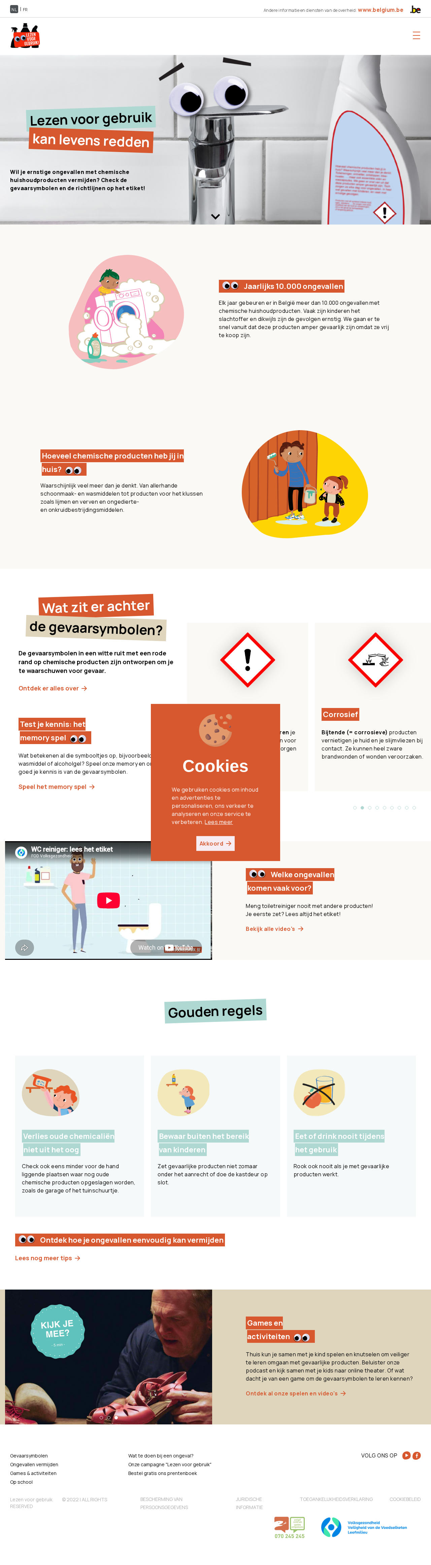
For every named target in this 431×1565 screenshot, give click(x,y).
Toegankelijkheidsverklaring (336, 1499)
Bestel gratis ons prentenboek (162, 1473)
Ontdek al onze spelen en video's (292, 1393)
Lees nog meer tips (43, 1258)
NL (14, 9)
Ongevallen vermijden (34, 1464)
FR (25, 9)
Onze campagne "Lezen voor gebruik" (169, 1464)
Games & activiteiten (33, 1473)
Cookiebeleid (405, 1499)
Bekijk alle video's (270, 929)
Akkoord (212, 843)
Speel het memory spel (53, 786)
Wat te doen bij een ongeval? (161, 1455)
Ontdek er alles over (49, 688)
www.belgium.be (380, 9)
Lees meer (219, 822)
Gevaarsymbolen (29, 1455)
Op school (21, 1482)
